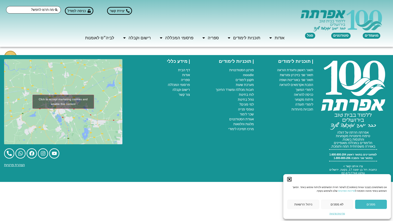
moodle (248, 75)
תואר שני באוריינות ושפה (296, 80)
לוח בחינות (246, 94)
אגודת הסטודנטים (241, 119)
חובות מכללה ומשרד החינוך (235, 89)
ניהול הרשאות (303, 204)
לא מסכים (337, 204)
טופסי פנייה (246, 109)
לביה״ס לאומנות (99, 38)
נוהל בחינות (246, 99)
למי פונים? (246, 104)
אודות (280, 38)
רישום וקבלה (140, 38)
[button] (289, 179)
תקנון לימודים (245, 80)
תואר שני (307, 75)
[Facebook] (32, 153)
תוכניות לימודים (246, 38)
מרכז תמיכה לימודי (241, 129)
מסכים (371, 204)
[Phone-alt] (9, 153)
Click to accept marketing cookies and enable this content (63, 102)
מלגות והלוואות (243, 124)
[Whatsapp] (20, 153)
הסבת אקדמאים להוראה (296, 85)
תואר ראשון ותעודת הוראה (295, 70)
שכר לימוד (247, 114)
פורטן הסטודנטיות (241, 70)
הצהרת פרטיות (14, 165)
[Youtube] (54, 153)
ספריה (213, 38)
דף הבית (184, 70)
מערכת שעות (245, 85)
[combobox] (33, 10)
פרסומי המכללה (179, 38)
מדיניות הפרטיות (346, 190)
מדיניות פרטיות (337, 213)
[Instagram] (43, 153)
